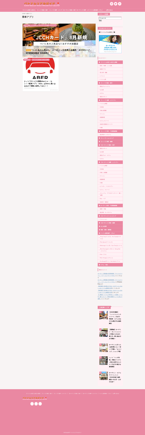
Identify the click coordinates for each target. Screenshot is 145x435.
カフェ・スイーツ (105, 189)
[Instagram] (111, 4)
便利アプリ (103, 69)
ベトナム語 (103, 79)
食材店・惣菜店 (104, 202)
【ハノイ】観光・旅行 (42, 10)
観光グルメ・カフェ (105, 155)
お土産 (102, 89)
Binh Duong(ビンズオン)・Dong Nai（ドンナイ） (110, 250)
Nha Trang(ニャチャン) (106, 257)
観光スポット (103, 96)
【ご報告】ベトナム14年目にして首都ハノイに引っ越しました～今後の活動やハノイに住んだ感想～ (110, 296)
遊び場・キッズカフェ (106, 212)
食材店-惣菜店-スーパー (106, 124)
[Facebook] (119, 4)
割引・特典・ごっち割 (106, 65)
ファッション (103, 219)
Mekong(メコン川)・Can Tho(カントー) (111, 245)
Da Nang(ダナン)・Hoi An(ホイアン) (110, 261)
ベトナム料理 (103, 103)
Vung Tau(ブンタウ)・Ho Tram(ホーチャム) (110, 237)
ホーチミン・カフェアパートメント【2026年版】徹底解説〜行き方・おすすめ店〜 (115, 377)
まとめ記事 (104, 226)
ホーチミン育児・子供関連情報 (109, 205)
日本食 (102, 107)
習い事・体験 (103, 72)
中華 (101, 127)
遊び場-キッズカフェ (105, 134)
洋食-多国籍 (103, 110)
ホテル (102, 93)
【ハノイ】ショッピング (107, 138)
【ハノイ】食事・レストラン (55, 10)
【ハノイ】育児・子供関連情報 (109, 131)
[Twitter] (115, 4)
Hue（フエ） (103, 254)
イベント (102, 76)
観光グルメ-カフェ (105, 86)
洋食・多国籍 (103, 172)
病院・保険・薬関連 (106, 229)
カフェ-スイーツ (104, 120)
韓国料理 (102, 117)
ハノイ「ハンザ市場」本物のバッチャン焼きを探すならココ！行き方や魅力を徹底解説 (115, 362)
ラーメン (102, 114)
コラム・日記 (104, 264)
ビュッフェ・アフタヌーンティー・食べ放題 (110, 194)
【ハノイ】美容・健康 (106, 141)
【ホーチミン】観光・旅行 (69, 10)
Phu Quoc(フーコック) (106, 242)
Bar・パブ (103, 198)
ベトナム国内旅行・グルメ (96, 10)
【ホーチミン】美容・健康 (108, 223)
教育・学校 (103, 209)
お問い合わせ (109, 10)
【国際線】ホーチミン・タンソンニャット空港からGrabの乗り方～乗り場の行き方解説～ (115, 334)
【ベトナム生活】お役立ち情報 (28, 10)
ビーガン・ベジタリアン (106, 186)
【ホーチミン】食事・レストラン (82, 10)
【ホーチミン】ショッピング (108, 216)
